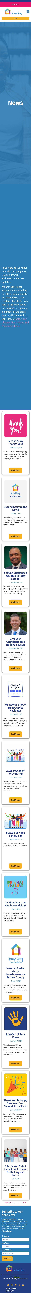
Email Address (7, 1250)
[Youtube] (23, 1285)
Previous (8, 1203)
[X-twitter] (19, 1285)
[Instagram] (11, 1285)
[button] (28, 11)
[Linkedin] (15, 1285)
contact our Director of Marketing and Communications (15, 322)
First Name (5, 1236)
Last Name (5, 1243)
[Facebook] (8, 1285)
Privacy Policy (6, 1231)
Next (24, 1203)
